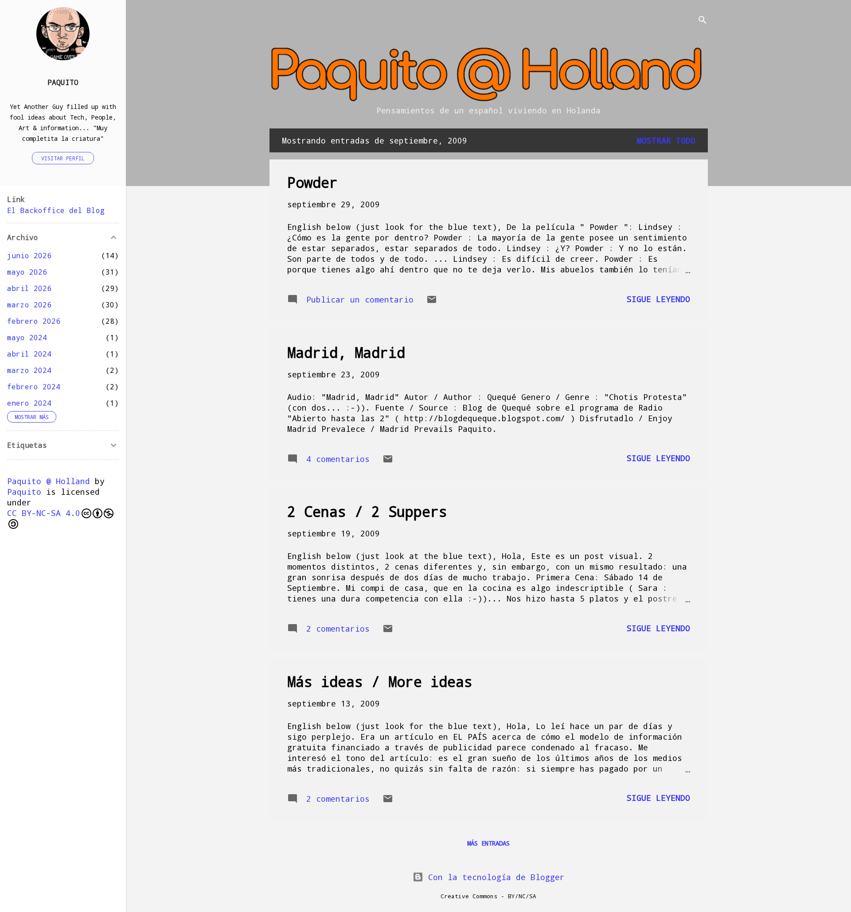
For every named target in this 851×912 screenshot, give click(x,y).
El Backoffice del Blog (56, 210)
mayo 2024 (27, 337)
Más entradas (488, 843)
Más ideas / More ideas (379, 681)
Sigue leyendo (658, 299)
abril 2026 (29, 288)
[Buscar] (702, 21)
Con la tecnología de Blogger (494, 877)
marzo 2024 (29, 370)
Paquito (62, 82)
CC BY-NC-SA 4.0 (43, 513)
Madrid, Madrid (346, 352)
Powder (312, 182)
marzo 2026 (29, 304)
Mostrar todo (666, 140)
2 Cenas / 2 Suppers (367, 511)
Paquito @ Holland (48, 481)
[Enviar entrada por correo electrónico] (431, 301)
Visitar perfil (63, 158)
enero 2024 (29, 402)
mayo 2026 (27, 271)
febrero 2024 (33, 386)
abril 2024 (29, 353)
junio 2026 (29, 255)
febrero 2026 (33, 321)
